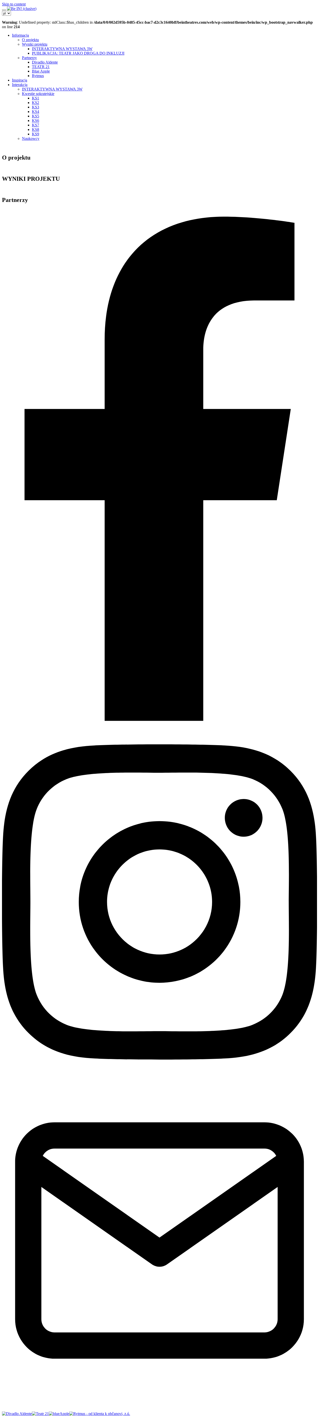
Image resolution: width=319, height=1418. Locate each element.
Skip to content (14, 4)
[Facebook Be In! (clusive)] (159, 719)
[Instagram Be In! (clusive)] (159, 1080)
